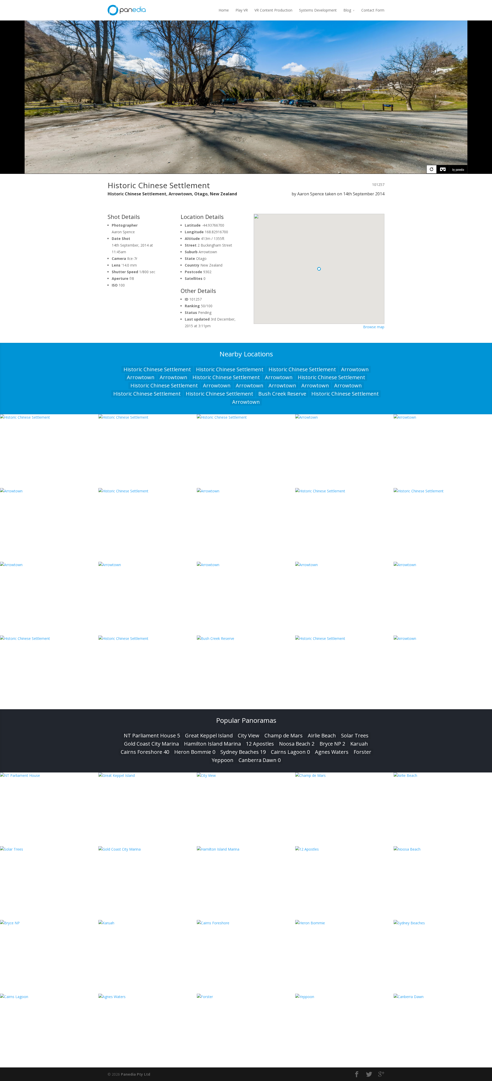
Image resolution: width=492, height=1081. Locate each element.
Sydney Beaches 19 (243, 751)
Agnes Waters (331, 751)
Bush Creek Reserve (282, 393)
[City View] (246, 775)
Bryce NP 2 (332, 743)
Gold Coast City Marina (151, 743)
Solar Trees (354, 735)
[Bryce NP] (49, 922)
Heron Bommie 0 (194, 751)
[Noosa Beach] (443, 849)
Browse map (373, 326)
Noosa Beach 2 (296, 743)
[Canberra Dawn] (443, 996)
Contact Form (372, 10)
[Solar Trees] (49, 849)
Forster (362, 751)
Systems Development (318, 10)
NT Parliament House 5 (152, 735)
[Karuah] (147, 922)
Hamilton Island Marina (212, 743)
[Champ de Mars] (344, 775)
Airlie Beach (322, 735)
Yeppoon (222, 760)
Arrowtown (355, 369)
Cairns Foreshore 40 (145, 751)
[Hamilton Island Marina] (246, 849)
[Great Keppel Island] (147, 775)
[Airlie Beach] (443, 775)
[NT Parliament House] (49, 775)
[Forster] (246, 996)
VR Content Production (273, 10)
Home (224, 10)
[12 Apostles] (344, 849)
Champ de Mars (283, 735)
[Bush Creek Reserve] (246, 638)
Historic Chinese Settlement (157, 369)
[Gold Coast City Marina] (147, 849)
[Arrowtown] (344, 417)
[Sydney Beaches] (443, 922)
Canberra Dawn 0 (260, 760)
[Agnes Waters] (147, 996)
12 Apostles (260, 743)
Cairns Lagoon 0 (290, 751)
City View (248, 735)
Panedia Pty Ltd (135, 1074)
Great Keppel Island (209, 735)
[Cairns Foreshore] (246, 922)
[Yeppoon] (344, 996)
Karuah (359, 743)
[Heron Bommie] (344, 922)
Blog (347, 10)
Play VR (241, 10)
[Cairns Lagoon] (49, 996)
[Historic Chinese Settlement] (49, 417)
